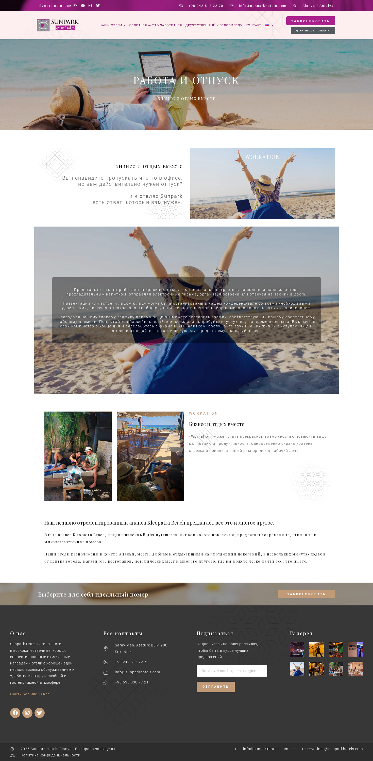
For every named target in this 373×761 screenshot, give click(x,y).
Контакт (253, 25)
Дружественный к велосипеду (213, 25)
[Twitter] (40, 713)
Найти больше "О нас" (30, 694)
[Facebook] (15, 713)
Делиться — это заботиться (155, 25)
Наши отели (110, 25)
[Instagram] (27, 713)
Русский (269, 25)
